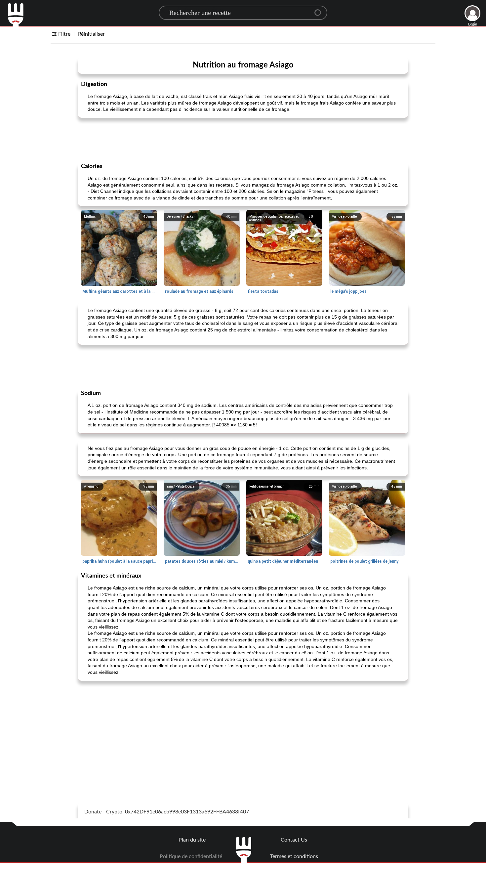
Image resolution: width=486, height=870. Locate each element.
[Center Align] (320, 10)
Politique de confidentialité (191, 856)
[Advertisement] (243, 139)
